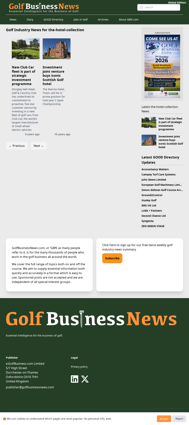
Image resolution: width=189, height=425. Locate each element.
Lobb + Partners (152, 210)
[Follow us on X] (85, 379)
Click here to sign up (116, 245)
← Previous (17, 146)
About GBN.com (128, 19)
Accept (164, 418)
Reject (179, 418)
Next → (39, 146)
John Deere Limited (154, 179)
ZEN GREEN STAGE (153, 226)
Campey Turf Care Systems (159, 174)
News (13, 19)
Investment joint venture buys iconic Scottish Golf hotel (53, 75)
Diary (30, 19)
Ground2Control (152, 195)
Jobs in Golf (81, 19)
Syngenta (148, 221)
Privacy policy (79, 366)
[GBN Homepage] (70, 7)
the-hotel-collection (164, 107)
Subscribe (112, 258)
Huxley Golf (149, 200)
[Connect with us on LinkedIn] (75, 379)
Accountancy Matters (155, 169)
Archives (103, 19)
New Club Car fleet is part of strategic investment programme (23, 75)
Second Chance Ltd (154, 215)
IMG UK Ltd (149, 205)
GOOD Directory (53, 19)
